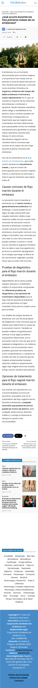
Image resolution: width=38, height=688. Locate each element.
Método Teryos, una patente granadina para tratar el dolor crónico (29, 445)
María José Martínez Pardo (17, 29)
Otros (3, 466)
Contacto (19, 680)
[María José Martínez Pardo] (4, 29)
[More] (26, 37)
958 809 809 (23, 653)
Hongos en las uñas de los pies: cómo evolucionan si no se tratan (11, 486)
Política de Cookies (18, 677)
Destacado (5, 12)
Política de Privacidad (18, 675)
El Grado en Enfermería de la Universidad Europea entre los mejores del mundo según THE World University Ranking (11, 503)
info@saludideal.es (24, 650)
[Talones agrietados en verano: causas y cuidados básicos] (29, 471)
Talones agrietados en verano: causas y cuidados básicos (11, 470)
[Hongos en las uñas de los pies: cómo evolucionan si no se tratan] (29, 486)
